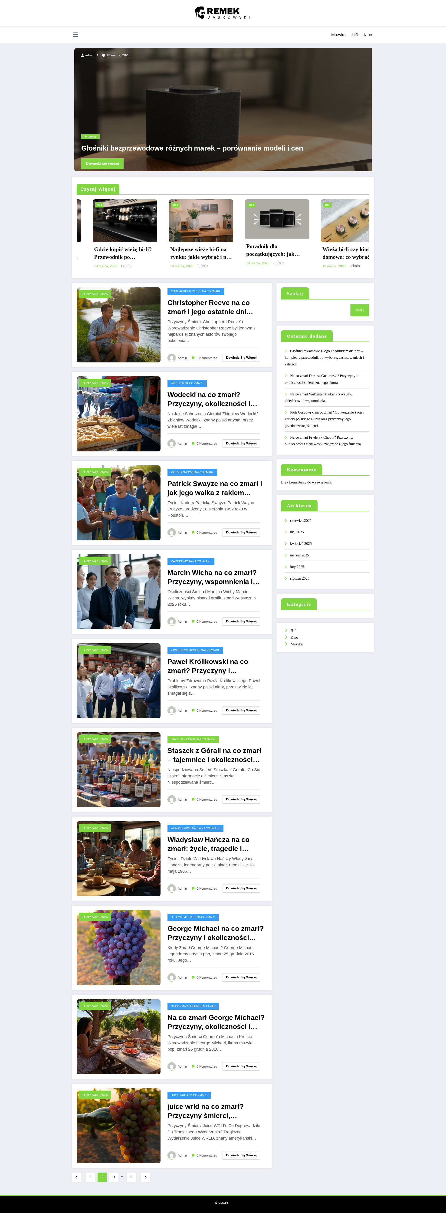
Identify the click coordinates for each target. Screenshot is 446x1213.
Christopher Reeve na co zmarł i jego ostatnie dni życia (208, 307)
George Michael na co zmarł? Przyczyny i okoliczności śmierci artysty (215, 933)
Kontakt (221, 1203)
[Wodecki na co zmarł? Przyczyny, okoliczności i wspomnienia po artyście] (119, 413)
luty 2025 (297, 567)
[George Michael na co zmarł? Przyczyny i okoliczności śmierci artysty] (119, 947)
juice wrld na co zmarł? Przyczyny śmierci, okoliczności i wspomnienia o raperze (216, 1111)
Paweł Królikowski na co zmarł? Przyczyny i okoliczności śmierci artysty (214, 666)
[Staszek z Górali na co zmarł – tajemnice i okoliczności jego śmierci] (119, 769)
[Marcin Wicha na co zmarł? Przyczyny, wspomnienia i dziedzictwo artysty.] (119, 591)
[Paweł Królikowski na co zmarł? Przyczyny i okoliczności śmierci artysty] (119, 680)
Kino (368, 35)
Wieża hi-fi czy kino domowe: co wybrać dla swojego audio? (182, 253)
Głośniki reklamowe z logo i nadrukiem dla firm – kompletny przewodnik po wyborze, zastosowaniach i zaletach (324, 357)
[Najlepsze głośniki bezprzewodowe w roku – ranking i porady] (222, 109)
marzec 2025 (299, 555)
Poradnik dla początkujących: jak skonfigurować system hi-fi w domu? (108, 250)
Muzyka (338, 35)
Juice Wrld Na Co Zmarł (189, 1095)
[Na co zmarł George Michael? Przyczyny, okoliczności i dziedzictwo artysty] (119, 1036)
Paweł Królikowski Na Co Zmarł (195, 650)
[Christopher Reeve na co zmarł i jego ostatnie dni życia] (119, 324)
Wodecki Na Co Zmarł (187, 383)
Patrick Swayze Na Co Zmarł (192, 472)
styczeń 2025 (299, 578)
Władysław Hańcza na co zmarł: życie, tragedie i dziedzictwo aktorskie (208, 844)
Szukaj (295, 293)
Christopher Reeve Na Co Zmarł (196, 291)
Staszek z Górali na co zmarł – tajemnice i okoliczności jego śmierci (214, 755)
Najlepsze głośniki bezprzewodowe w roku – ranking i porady (179, 148)
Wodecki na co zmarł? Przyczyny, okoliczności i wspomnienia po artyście (208, 399)
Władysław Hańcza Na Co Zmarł (195, 828)
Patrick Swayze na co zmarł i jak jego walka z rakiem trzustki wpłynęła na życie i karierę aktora (214, 488)
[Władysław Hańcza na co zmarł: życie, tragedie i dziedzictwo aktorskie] (119, 858)
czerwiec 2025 (301, 521)
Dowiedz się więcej (100, 163)
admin (87, 55)
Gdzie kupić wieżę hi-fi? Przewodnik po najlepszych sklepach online (335, 253)
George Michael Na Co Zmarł (193, 917)
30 (131, 1177)
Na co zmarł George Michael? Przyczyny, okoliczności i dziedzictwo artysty (216, 1022)
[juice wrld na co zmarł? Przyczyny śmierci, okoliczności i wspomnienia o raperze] (119, 1125)
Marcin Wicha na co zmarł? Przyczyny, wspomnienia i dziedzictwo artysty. (212, 577)
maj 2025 (297, 532)
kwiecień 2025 (301, 544)
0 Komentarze (207, 358)
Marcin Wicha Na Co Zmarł (191, 561)
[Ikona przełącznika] (75, 35)
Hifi (355, 35)
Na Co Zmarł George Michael (193, 1006)
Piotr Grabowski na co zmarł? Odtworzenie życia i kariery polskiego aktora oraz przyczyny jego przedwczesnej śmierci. (324, 419)
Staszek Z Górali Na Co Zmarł (193, 739)
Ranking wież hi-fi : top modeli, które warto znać (260, 253)
